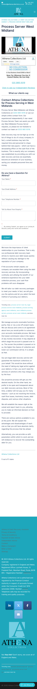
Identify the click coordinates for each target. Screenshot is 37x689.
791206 (25, 589)
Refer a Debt (6, 549)
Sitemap (5, 552)
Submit (7, 237)
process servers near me (19, 666)
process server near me (19, 305)
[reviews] (18, 68)
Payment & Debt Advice (11, 538)
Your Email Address (9, 189)
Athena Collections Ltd (10, 454)
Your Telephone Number (11, 199)
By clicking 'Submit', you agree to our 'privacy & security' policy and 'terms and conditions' (18, 227)
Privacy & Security (9, 532)
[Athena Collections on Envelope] (18, 614)
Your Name (6, 179)
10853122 (27, 573)
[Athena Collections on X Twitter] (18, 605)
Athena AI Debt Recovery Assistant (15, 529)
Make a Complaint (9, 546)
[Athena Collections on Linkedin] (9, 605)
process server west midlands (17, 313)
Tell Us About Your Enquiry (12, 209)
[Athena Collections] (18, 12)
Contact (5, 543)
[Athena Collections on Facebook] (27, 605)
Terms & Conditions (9, 535)
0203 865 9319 (19, 113)
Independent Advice (9, 540)
